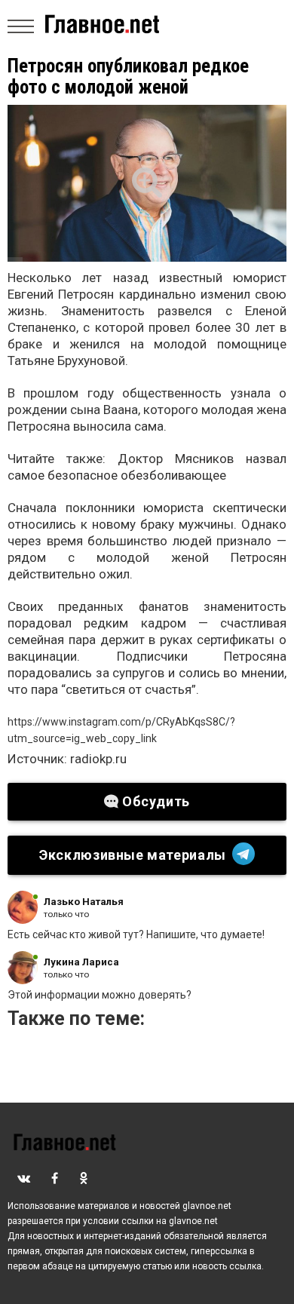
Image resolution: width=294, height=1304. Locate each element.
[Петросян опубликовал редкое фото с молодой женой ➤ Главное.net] (147, 183)
